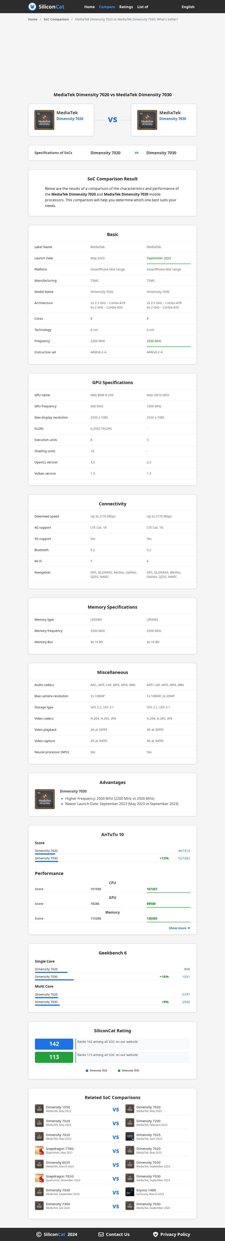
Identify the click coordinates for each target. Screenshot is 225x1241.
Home (89, 6)
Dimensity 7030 (172, 118)
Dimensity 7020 (69, 118)
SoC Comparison (56, 19)
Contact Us (118, 1234)
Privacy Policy (175, 1234)
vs (115, 1108)
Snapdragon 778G (60, 1148)
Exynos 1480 (146, 1190)
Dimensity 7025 (148, 1134)
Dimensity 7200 (148, 1121)
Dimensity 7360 (58, 1204)
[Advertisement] (112, 54)
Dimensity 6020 (58, 1162)
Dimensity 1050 (58, 1107)
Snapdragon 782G (60, 1176)
